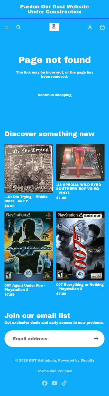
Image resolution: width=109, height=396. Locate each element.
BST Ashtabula (42, 360)
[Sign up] (96, 339)
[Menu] (6, 27)
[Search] (18, 27)
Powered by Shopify (76, 360)
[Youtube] (54, 383)
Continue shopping (55, 95)
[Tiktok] (64, 383)
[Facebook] (44, 383)
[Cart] (102, 27)
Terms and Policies (54, 371)
